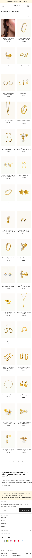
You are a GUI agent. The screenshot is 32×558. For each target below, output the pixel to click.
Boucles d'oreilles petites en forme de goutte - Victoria (24, 340)
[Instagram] (2, 538)
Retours (3, 523)
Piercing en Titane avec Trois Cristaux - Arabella (24, 286)
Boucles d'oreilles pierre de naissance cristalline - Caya (8, 176)
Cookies (28, 553)
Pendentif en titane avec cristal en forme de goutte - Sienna (8, 450)
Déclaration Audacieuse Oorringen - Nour (8, 94)
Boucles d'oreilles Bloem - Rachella (23, 203)
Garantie (3, 526)
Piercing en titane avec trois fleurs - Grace (24, 258)
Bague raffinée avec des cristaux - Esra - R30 (8, 203)
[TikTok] (6, 538)
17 (22, 461)
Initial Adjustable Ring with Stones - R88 (8, 313)
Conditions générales (4, 554)
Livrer (3, 520)
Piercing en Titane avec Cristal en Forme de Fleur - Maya (23, 149)
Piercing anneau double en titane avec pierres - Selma (23, 121)
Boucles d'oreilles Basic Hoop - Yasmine (8, 39)
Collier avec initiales (8, 120)
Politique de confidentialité (16, 554)
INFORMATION (4, 530)
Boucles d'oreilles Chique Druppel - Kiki (24, 395)
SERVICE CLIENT (5, 515)
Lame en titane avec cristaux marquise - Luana (8, 231)
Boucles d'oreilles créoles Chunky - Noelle (8, 340)
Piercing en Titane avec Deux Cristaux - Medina (8, 66)
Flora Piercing (23, 93)
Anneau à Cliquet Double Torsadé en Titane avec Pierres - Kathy (8, 258)
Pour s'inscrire (25, 510)
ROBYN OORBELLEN (24, 175)
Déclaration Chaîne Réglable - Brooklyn (24, 313)
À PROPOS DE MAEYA (6, 533)
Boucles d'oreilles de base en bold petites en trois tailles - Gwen (8, 149)
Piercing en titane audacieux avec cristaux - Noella (24, 423)
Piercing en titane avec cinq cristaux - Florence (24, 450)
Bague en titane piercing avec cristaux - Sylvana (24, 39)
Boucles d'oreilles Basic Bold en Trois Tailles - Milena (8, 368)
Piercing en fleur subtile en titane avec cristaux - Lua (8, 423)
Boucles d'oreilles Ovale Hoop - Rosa (24, 368)
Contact (3, 517)
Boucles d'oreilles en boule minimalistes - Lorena (23, 231)
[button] (3, 6)
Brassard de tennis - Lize (8, 394)
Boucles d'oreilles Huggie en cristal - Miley (24, 66)
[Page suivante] (27, 461)
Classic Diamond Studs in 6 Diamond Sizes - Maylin (8, 286)
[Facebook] (9, 538)
